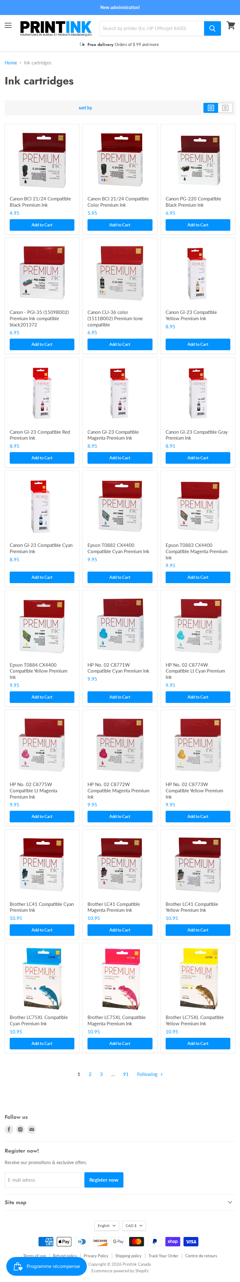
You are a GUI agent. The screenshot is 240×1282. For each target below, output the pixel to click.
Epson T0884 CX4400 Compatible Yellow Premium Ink (38, 671)
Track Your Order (163, 1255)
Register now (103, 1180)
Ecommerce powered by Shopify (120, 1270)
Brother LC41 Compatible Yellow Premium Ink (192, 907)
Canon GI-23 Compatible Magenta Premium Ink (113, 435)
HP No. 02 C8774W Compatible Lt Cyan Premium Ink (195, 671)
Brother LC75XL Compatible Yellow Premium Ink (195, 1020)
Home (11, 62)
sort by (85, 107)
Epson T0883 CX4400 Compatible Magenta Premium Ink (197, 551)
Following (148, 1074)
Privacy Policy (96, 1255)
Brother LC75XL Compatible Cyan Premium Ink (39, 1020)
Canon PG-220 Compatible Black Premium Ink (193, 202)
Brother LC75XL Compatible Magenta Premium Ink (117, 1020)
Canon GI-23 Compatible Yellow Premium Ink (191, 315)
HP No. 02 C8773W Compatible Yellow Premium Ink (194, 790)
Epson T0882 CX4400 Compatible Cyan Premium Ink (118, 548)
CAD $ (131, 1225)
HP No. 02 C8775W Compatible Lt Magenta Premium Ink (33, 790)
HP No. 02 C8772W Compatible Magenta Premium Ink (118, 790)
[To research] (212, 28)
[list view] (225, 108)
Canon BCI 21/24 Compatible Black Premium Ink (40, 202)
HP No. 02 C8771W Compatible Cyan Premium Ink (118, 668)
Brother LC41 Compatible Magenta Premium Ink (114, 907)
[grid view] (210, 108)
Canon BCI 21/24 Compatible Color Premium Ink (118, 202)
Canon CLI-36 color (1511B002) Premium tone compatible (115, 318)
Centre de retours (201, 1255)
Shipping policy (128, 1255)
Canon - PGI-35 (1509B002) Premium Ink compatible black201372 (39, 318)
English (104, 1225)
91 (126, 1074)
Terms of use (34, 1255)
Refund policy (65, 1255)
